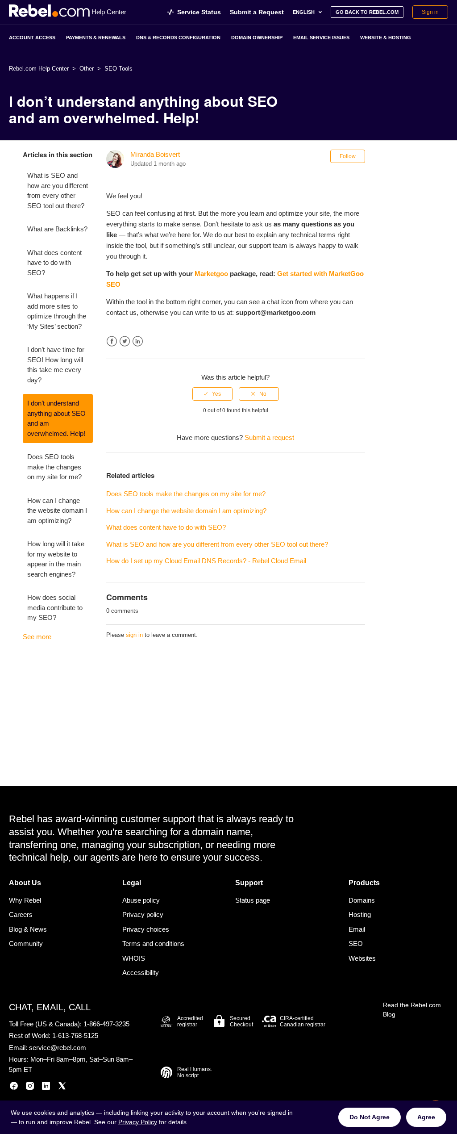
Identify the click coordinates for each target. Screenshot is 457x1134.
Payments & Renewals (95, 37)
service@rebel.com (57, 1047)
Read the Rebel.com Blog (412, 1009)
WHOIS (133, 958)
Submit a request (269, 437)
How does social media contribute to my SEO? (55, 607)
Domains (362, 900)
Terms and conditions (153, 943)
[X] (62, 1087)
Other (86, 68)
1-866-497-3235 (106, 1024)
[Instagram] (30, 1087)
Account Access (32, 37)
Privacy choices (145, 929)
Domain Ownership (257, 37)
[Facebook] (14, 1087)
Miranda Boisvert (155, 154)
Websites (362, 958)
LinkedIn (137, 341)
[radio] (212, 394)
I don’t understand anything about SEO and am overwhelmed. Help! (56, 418)
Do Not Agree (369, 1117)
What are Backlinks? (57, 229)
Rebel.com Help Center (39, 68)
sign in (134, 635)
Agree (426, 1117)
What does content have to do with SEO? (54, 262)
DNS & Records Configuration (178, 37)
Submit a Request (257, 12)
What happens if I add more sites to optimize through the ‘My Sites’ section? (56, 311)
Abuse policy (141, 900)
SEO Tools (118, 68)
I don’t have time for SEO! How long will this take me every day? (55, 365)
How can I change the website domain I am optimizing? (57, 510)
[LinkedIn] (46, 1087)
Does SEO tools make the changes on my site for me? (54, 467)
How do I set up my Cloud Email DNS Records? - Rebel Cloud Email (206, 561)
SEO (356, 943)
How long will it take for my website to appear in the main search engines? (55, 559)
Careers (21, 914)
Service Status (199, 12)
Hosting (360, 914)
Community (26, 943)
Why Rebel (25, 900)
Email (357, 929)
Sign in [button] (430, 12)
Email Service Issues (321, 37)
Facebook (111, 341)
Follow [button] (348, 156)
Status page (252, 900)
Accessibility (140, 972)
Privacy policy (142, 914)
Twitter (124, 341)
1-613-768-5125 (75, 1035)
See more (37, 636)
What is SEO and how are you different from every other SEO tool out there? (57, 190)
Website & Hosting (385, 37)
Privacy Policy (137, 1122)
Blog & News (28, 929)
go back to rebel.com (367, 12)
